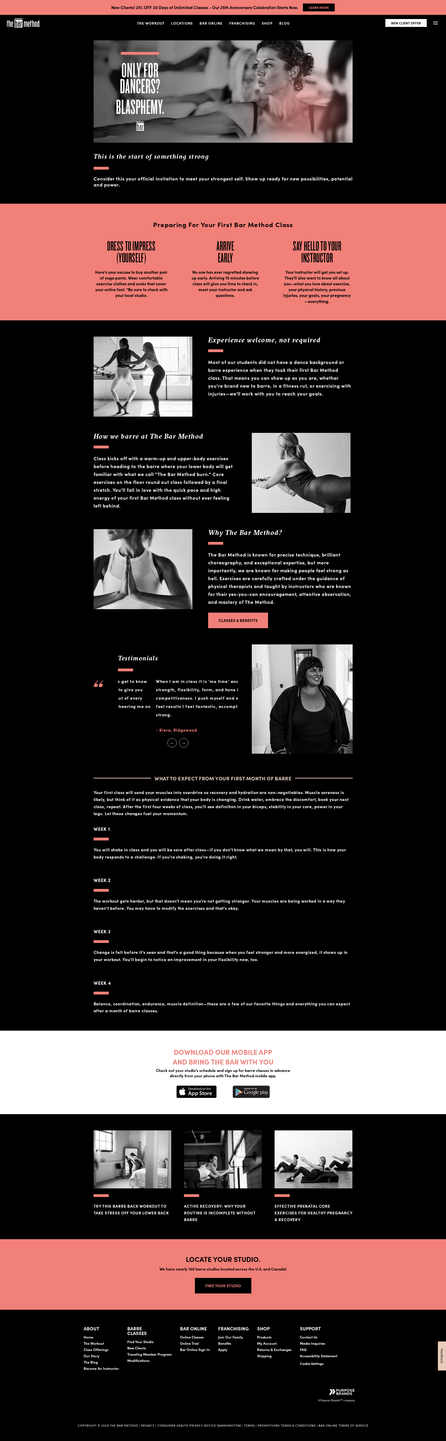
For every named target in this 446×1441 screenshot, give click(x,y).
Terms (249, 1425)
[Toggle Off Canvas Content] (435, 23)
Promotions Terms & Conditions (287, 1425)
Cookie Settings (312, 1363)
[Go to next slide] (183, 742)
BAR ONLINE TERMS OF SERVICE (343, 1425)
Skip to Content (52, 18)
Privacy (147, 1425)
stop (176, 756)
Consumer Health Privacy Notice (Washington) (199, 1425)
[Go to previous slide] (172, 742)
